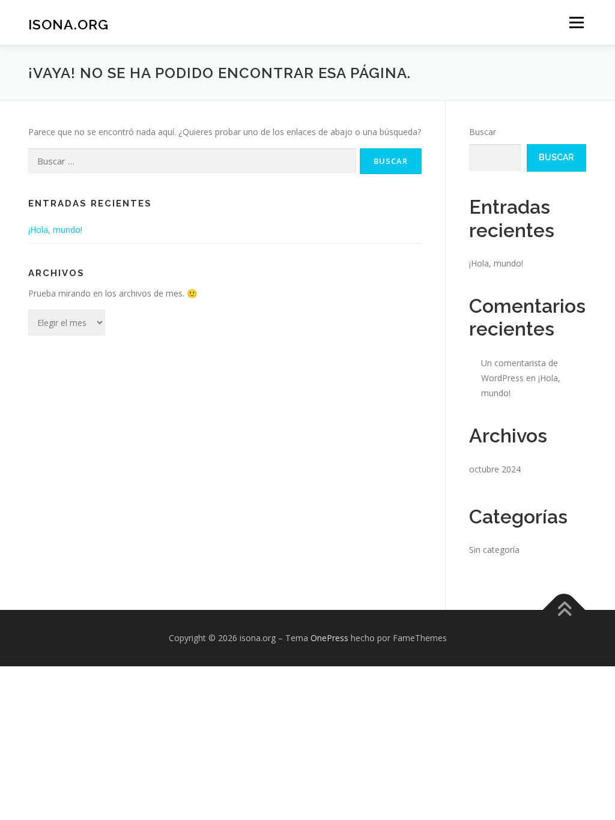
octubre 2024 (495, 469)
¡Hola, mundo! (55, 229)
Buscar (482, 131)
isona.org (68, 24)
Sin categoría (494, 549)
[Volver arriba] (564, 609)
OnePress (329, 638)
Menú (576, 22)
